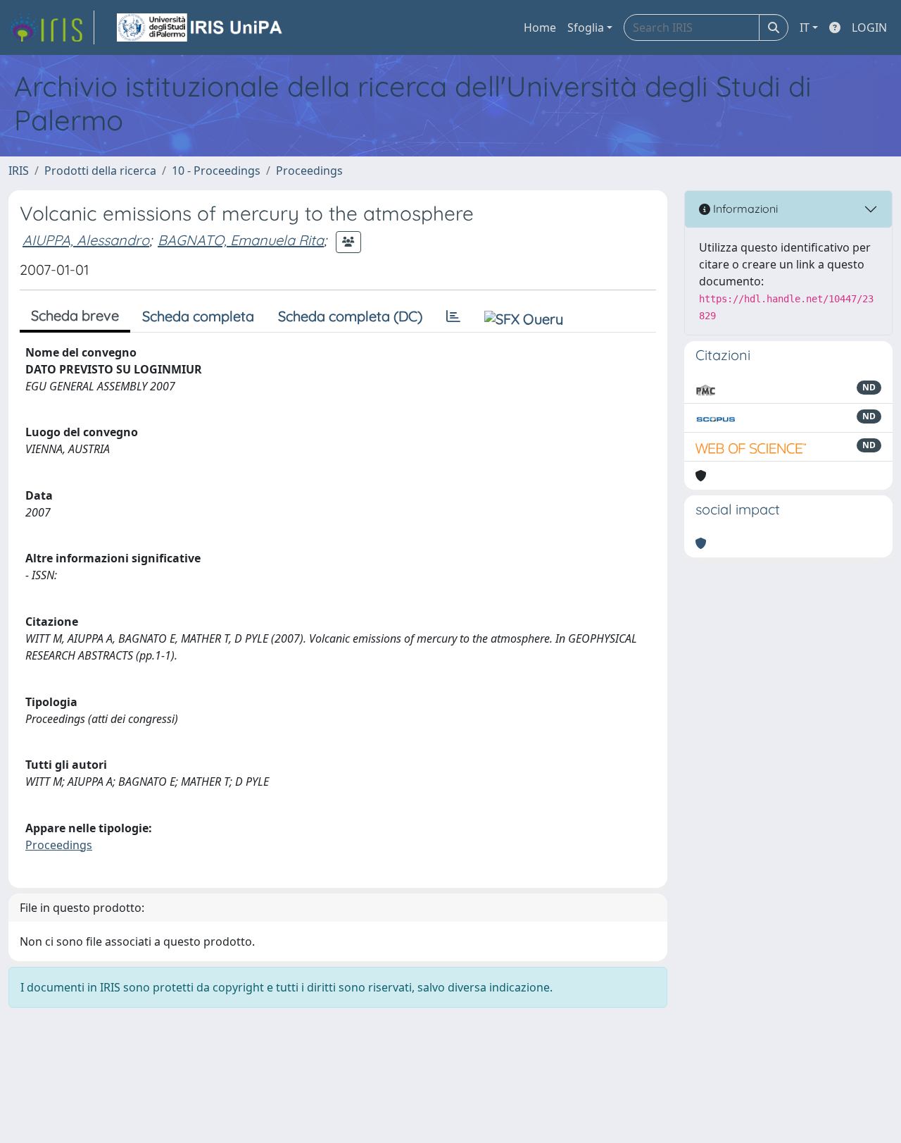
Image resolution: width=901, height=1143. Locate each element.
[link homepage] (51, 27)
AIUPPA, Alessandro (86, 240)
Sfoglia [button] (585, 27)
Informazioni (744, 209)
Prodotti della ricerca (100, 170)
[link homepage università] (201, 27)
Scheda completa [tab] (198, 316)
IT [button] (804, 27)
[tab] (453, 316)
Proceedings (309, 170)
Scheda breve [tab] (75, 315)
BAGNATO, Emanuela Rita (241, 240)
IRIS (18, 170)
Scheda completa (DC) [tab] (350, 316)
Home (540, 27)
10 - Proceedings (216, 170)
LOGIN (869, 27)
